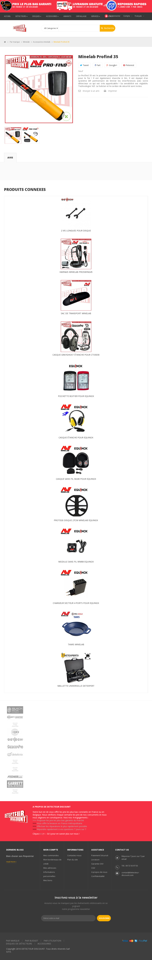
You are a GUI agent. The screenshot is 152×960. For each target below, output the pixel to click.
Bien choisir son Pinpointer (20, 856)
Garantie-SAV (97, 863)
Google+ (112, 65)
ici (41, 833)
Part (98, 65)
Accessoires (44, 943)
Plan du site (72, 859)
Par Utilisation (52, 940)
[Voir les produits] (76, 710)
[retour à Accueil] (5, 42)
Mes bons (47, 880)
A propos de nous (99, 872)
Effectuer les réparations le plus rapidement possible (62, 826)
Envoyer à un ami (91, 90)
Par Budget (31, 940)
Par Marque (12, 940)
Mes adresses (49, 868)
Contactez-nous (74, 855)
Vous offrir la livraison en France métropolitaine (59, 823)
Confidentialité (97, 876)
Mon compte (50, 849)
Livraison (95, 859)
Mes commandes (51, 855)
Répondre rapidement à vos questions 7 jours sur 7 (61, 829)
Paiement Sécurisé (99, 855)
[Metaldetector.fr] (20, 28)
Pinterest (129, 65)
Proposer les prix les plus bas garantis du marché (60, 820)
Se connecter (114, 16)
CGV (93, 868)
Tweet (85, 65)
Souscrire (104, 918)
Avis (10, 157)
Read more (11, 861)
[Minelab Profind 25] (13, 135)
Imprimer (112, 90)
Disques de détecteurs (19, 943)
